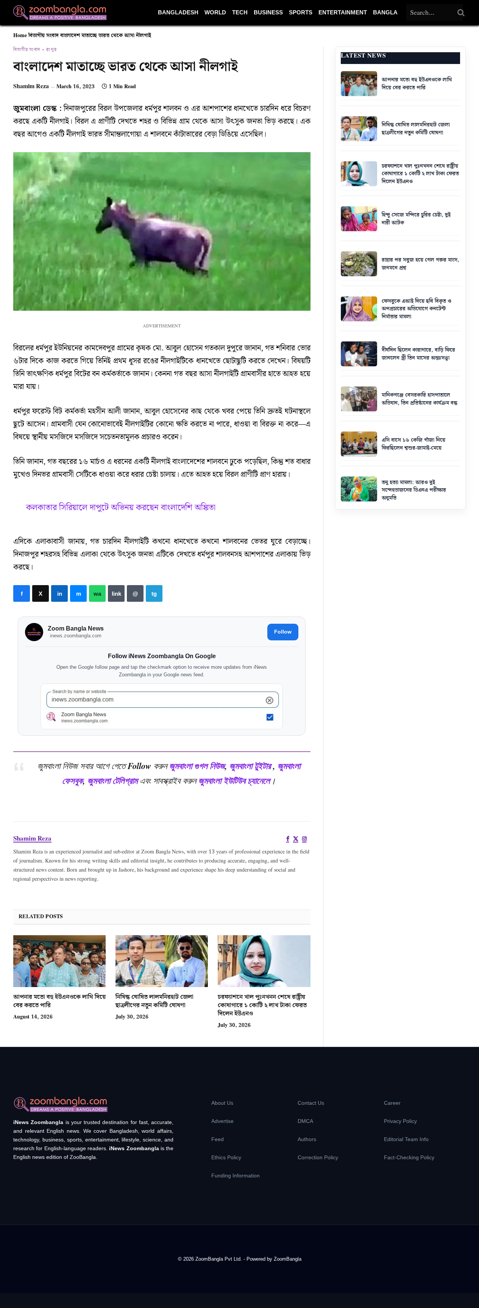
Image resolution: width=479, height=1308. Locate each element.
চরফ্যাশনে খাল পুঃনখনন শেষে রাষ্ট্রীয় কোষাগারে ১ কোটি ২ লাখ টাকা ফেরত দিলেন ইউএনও (262, 1005)
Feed (217, 1139)
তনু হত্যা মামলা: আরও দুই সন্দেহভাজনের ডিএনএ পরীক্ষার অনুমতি (414, 490)
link (116, 593)
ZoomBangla (287, 1259)
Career (392, 1103)
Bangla (385, 12)
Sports (300, 12)
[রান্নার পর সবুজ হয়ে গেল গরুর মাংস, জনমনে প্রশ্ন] (359, 263)
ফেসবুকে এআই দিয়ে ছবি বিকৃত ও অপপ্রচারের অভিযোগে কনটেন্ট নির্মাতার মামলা (416, 309)
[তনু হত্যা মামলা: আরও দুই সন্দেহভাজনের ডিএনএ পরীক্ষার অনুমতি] (359, 488)
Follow (283, 632)
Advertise (222, 1121)
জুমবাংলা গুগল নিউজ (197, 766)
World (215, 12)
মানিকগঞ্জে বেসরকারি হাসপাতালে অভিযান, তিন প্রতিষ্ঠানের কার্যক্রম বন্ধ (419, 399)
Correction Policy (318, 1157)
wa (97, 593)
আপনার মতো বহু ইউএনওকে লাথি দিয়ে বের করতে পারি (59, 1001)
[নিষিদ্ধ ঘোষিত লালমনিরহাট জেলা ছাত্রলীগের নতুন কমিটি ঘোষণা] (161, 961)
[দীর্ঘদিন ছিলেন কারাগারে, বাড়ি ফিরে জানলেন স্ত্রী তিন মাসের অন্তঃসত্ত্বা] (359, 353)
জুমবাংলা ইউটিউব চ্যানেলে (234, 780)
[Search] (461, 12)
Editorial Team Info (406, 1139)
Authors (307, 1139)
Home (20, 35)
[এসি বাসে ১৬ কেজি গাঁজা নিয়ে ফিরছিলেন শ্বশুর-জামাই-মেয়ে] (359, 443)
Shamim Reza (31, 86)
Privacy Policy (400, 1121)
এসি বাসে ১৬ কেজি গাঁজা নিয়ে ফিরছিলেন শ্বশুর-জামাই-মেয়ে (413, 444)
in (59, 593)
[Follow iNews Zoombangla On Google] (162, 706)
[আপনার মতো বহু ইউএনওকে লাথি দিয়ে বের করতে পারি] (59, 961)
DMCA (305, 1121)
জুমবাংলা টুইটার (250, 766)
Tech (240, 12)
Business (268, 12)
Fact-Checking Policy (409, 1157)
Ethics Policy (226, 1157)
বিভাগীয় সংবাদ (43, 35)
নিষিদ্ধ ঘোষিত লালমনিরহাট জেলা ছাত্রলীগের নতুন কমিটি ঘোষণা (154, 1001)
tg (154, 593)
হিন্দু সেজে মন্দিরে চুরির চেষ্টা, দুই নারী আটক (416, 219)
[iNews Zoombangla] (59, 12)
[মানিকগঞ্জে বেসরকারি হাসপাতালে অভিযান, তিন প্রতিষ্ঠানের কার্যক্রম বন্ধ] (359, 398)
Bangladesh (178, 12)
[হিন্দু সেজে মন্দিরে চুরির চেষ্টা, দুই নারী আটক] (359, 218)
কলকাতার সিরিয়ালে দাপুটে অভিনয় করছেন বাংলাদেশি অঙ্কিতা (120, 507)
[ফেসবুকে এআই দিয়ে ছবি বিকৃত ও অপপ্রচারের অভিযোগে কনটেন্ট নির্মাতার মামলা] (359, 308)
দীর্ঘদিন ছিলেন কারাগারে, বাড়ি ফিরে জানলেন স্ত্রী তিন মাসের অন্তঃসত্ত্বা (418, 354)
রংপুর (51, 50)
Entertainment (342, 12)
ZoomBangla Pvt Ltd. (219, 1259)
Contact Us (311, 1103)
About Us (222, 1103)
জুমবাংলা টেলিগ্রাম (112, 780)
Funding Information (235, 1176)
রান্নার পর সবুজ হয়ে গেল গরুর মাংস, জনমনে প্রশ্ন (420, 264)
